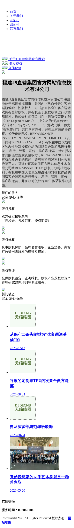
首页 (13, 11)
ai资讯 (14, 20)
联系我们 (16, 28)
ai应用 (14, 24)
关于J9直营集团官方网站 (26, 59)
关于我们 (16, 16)
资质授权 (15, 63)
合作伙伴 (14, 68)
